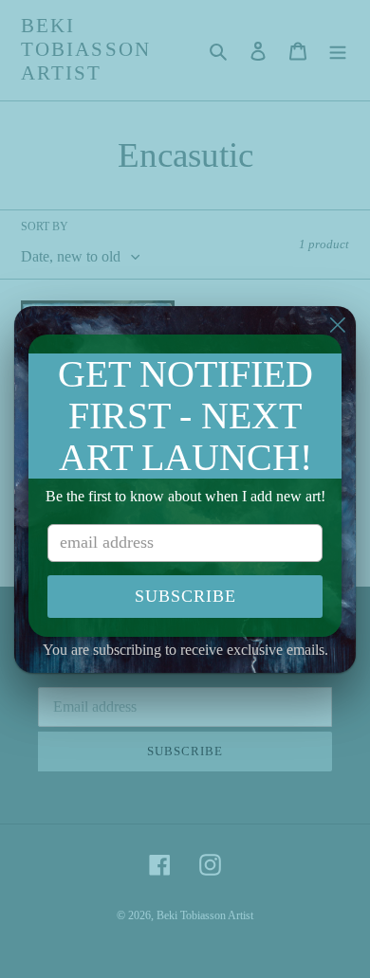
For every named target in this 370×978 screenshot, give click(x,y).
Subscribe (185, 596)
